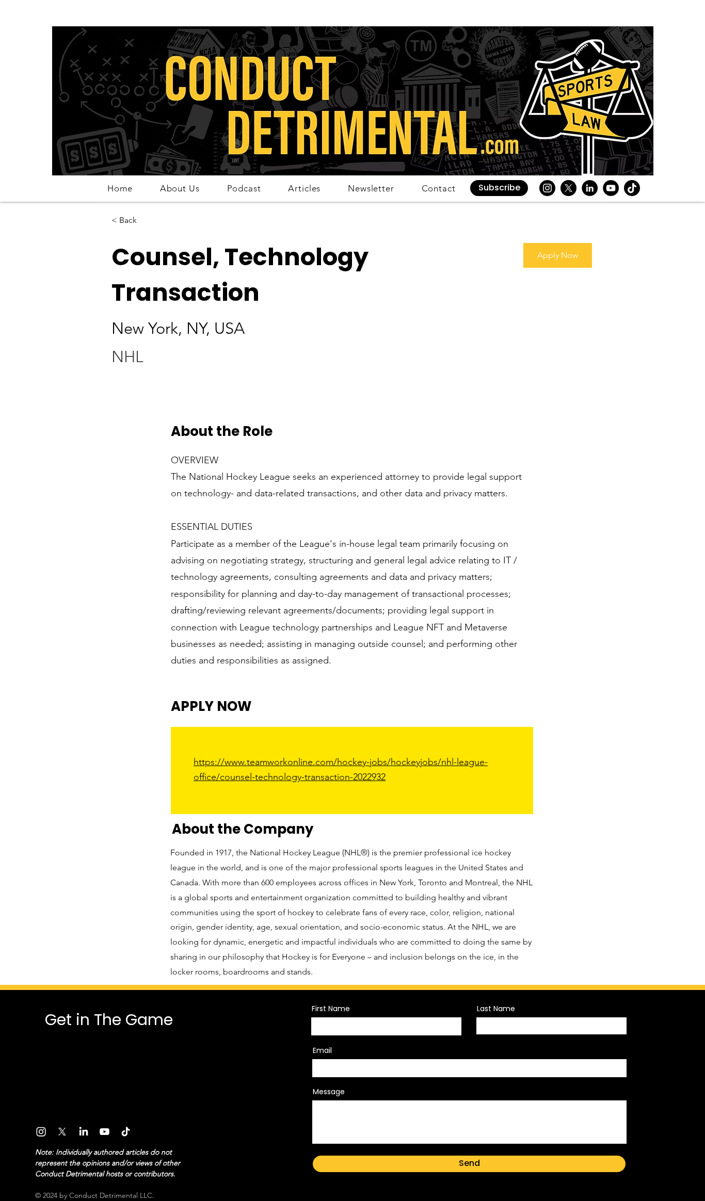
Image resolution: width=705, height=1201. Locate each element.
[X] (568, 188)
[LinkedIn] (590, 188)
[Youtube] (105, 1132)
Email (322, 1050)
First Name (331, 1008)
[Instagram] (547, 188)
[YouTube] (611, 188)
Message (329, 1091)
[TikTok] (632, 188)
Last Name (496, 1008)
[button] (499, 188)
